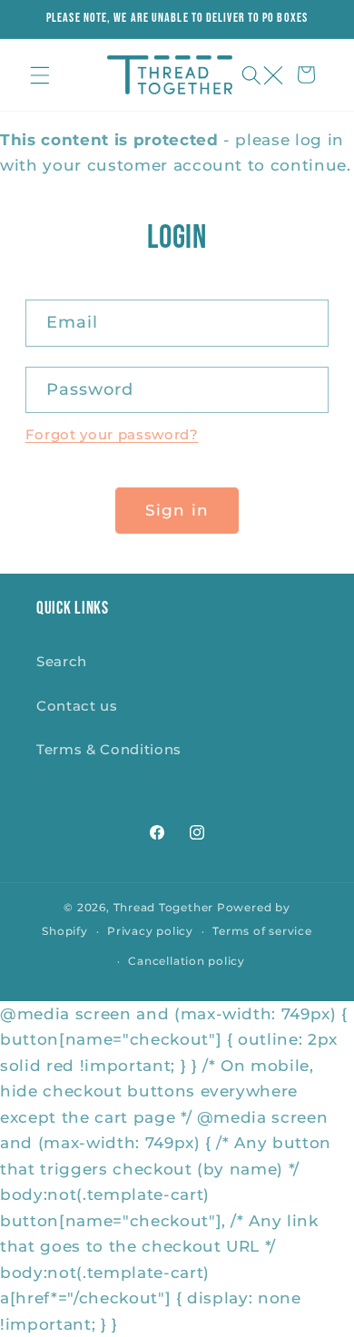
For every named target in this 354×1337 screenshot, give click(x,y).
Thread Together (163, 907)
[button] (40, 74)
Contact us (77, 705)
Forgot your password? (112, 434)
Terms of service (261, 931)
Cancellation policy (186, 961)
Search (61, 661)
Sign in (177, 510)
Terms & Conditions (109, 749)
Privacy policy (150, 931)
